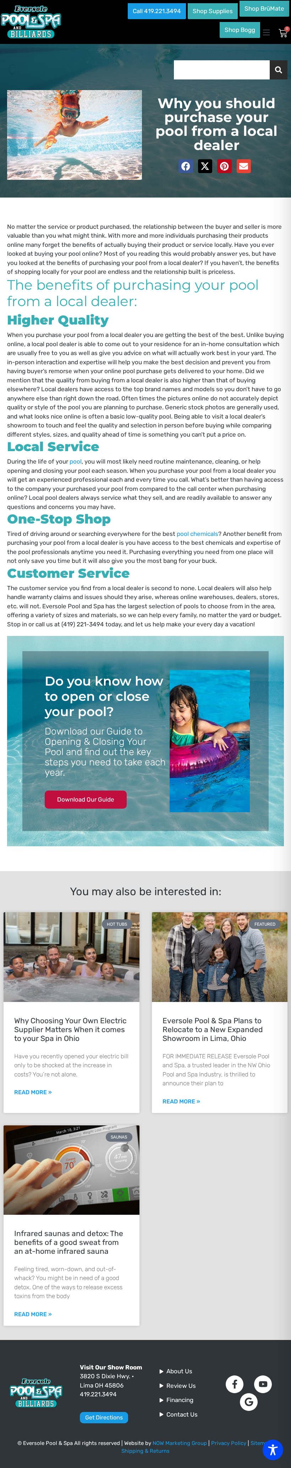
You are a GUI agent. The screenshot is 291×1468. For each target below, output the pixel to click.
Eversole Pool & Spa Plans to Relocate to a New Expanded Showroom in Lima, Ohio (213, 1029)
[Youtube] (263, 1384)
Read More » (33, 1092)
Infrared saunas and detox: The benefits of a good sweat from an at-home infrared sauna (68, 1242)
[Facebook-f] (234, 1384)
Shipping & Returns (145, 1451)
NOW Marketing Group (180, 1443)
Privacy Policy (228, 1443)
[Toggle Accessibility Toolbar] (273, 1450)
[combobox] (222, 69)
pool (76, 461)
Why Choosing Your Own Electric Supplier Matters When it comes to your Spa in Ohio (70, 1029)
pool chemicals (197, 533)
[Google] (249, 1402)
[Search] (278, 69)
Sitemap (261, 1443)
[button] (266, 32)
